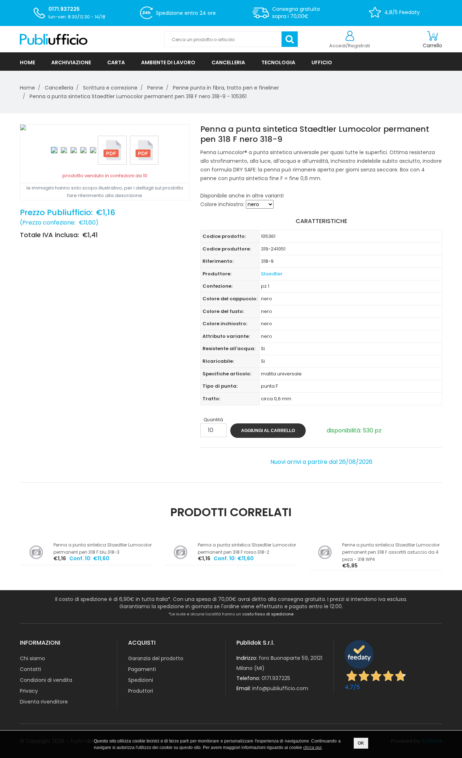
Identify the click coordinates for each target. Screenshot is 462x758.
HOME (27, 62)
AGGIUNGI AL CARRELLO (268, 430)
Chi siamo (32, 658)
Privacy (29, 690)
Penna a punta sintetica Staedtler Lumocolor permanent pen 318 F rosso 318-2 (247, 548)
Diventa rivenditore (44, 701)
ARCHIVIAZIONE (71, 62)
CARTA (116, 62)
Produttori (140, 690)
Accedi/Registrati (349, 45)
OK (361, 743)
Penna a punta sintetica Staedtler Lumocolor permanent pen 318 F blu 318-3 (102, 548)
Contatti (30, 669)
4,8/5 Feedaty (402, 12)
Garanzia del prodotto (155, 658)
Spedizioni (140, 680)
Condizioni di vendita (46, 680)
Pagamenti (142, 669)
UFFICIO (321, 62)
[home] (86, 39)
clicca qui (312, 747)
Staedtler (272, 273)
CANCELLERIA (228, 62)
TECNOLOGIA (278, 62)
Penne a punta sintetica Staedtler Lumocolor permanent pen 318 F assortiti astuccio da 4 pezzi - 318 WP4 (391, 552)
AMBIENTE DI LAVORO (168, 62)
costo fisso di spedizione (267, 614)
